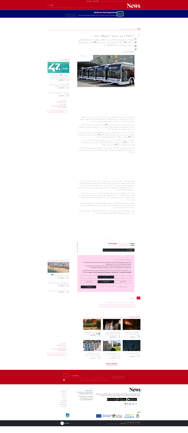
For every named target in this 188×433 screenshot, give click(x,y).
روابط (111, 1)
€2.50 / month (123, 281)
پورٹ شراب (67, 7)
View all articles (111, 363)
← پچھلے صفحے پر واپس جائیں (57, 111)
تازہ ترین (101, 1)
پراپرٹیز (123, 1)
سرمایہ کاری (79, 7)
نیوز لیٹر (118, 1)
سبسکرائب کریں (66, 375)
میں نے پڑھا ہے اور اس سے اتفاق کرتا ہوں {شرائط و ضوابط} (94, 380)
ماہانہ (106, 277)
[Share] (68, 80)
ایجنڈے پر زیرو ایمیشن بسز (129, 29)
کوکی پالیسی (63, 402)
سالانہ (88, 277)
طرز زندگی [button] (73, 7)
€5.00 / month (106, 281)
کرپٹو (48, 4)
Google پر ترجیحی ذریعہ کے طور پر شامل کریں (117, 250)
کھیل (50, 7)
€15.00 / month (89, 281)
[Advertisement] (105, 102)
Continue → (88, 287)
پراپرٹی (58, 7)
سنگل (123, 277)
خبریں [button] (96, 7)
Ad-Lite (88, 1)
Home (52, 4)
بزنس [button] (84, 7)
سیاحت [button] (63, 7)
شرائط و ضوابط (62, 404)
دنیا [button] (88, 7)
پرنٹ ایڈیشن (134, 1)
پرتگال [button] (91, 7)
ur (93, 1)
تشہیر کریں (106, 1)
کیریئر (114, 1)
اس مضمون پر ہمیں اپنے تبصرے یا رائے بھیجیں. (117, 305)
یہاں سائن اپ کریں (70, 15)
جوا (48, 7)
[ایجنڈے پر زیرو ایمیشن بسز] (106, 71)
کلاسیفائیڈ (128, 1)
